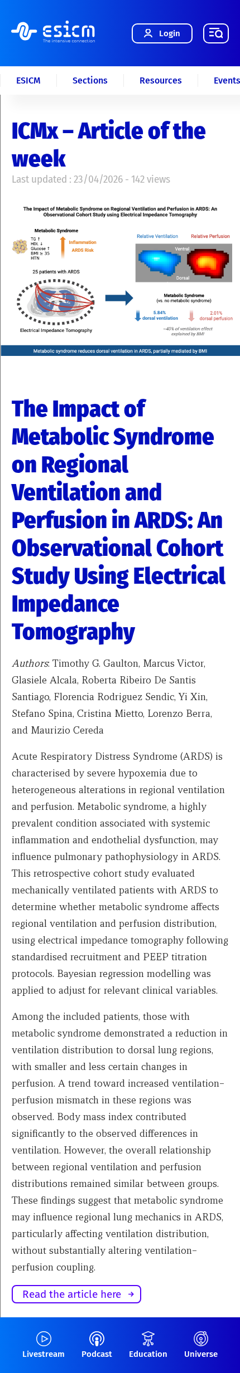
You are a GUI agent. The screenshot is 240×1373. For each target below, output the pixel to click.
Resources (161, 80)
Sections (90, 80)
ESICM (28, 80)
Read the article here (71, 1294)
